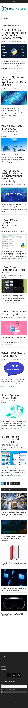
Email (2, 684)
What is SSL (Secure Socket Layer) (13, 313)
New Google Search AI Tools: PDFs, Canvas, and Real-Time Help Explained (13, 538)
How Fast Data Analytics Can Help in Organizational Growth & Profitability (12, 176)
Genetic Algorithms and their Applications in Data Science (13, 80)
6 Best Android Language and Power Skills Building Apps (10, 440)
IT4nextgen (14, 9)
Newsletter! (4, 669)
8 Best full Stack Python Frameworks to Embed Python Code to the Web (13, 34)
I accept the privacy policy (9, 689)
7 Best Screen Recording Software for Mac (13, 270)
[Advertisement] (14, 635)
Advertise (3, 666)
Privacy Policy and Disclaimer (8, 660)
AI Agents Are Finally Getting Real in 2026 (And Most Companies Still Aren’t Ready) (13, 514)
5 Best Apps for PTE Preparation (13, 396)
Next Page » (17, 483)
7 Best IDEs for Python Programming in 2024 (11, 224)
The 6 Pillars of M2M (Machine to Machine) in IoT (13, 129)
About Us (3, 656)
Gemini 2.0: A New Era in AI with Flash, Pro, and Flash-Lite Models (13, 589)
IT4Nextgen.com (18, 702)
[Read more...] (19, 68)
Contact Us (3, 663)
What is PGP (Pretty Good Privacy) (13, 354)
